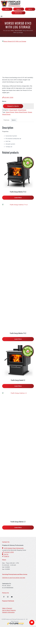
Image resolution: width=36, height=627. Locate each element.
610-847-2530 (8, 97)
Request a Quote (13, 106)
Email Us (19, 9)
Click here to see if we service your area (13, 578)
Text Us (7, 9)
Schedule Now (18, 12)
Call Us (30, 9)
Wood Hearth (18, 30)
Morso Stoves (10, 112)
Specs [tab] (14, 120)
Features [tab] (6, 120)
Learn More (18, 198)
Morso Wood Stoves (21, 112)
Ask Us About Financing (9, 610)
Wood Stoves (22, 110)
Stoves (30, 112)
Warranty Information (8, 612)
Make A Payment (7, 608)
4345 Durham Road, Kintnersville (14, 548)
